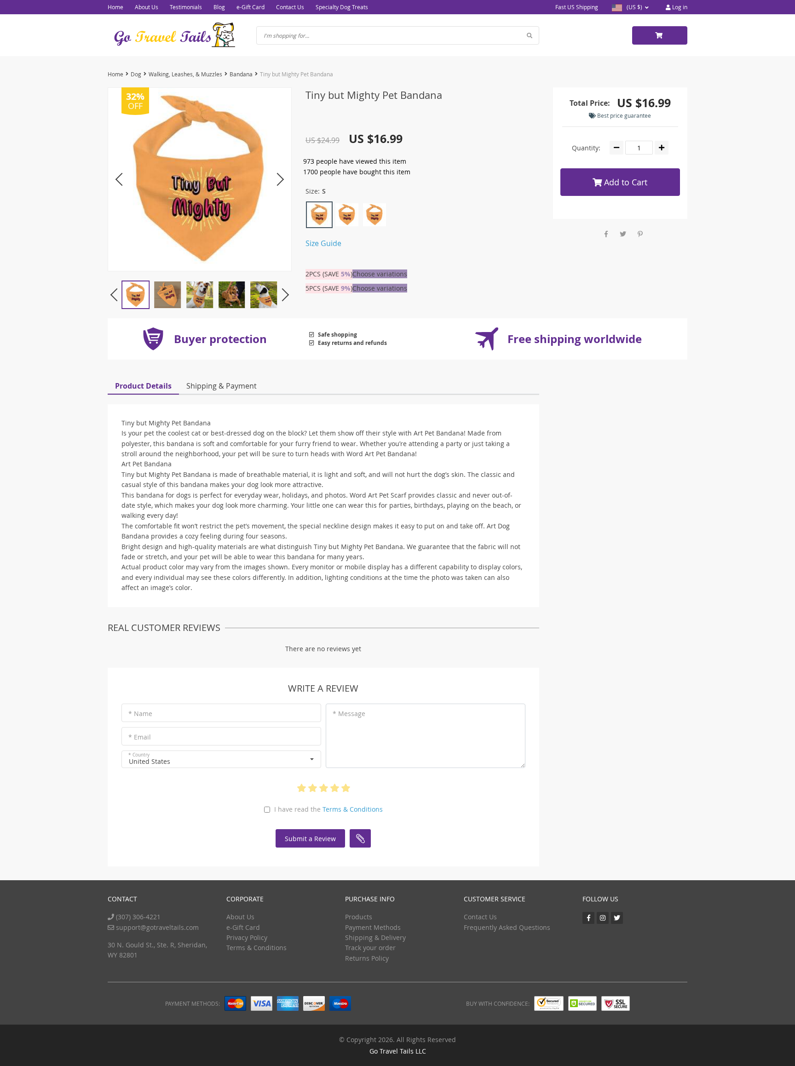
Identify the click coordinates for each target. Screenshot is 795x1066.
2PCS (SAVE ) (328, 273)
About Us (146, 7)
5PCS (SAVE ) (328, 288)
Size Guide (323, 243)
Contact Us (290, 7)
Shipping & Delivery (375, 937)
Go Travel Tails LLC (397, 1051)
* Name (140, 713)
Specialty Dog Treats (342, 7)
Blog (219, 7)
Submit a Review (310, 838)
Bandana (241, 74)
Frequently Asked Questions (507, 927)
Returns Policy (367, 958)
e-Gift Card (250, 7)
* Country (139, 755)
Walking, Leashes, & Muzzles (185, 74)
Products (358, 916)
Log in (679, 7)
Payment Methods (373, 927)
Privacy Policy (246, 937)
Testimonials (186, 7)
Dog (136, 74)
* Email (139, 737)
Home (115, 7)
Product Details (143, 386)
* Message (349, 713)
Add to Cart (624, 182)
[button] (221, 759)
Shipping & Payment (221, 386)
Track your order (370, 947)
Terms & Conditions (353, 809)
